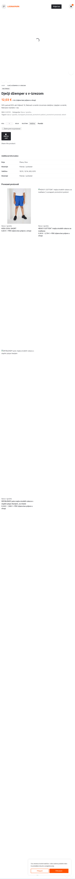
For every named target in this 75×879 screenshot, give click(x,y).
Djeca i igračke (17, 873)
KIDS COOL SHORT (8, 228)
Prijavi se (56, 6)
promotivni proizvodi (53, 115)
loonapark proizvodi (25, 115)
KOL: (2, 123)
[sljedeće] (8, 81)
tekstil (64, 115)
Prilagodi (39, 871)
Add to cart (6, 137)
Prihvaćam (59, 871)
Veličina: (25, 123)
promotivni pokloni (39, 115)
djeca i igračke (12, 115)
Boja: (17, 123)
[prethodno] (3, 81)
